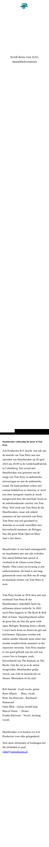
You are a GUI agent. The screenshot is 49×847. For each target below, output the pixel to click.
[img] (24, 223)
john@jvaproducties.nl (15, 751)
